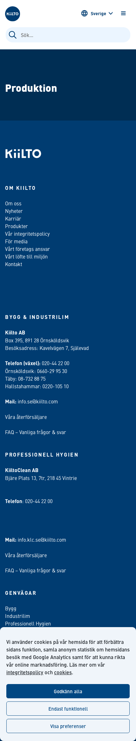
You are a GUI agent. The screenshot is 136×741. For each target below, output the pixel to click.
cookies (63, 672)
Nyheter (14, 210)
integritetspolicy (24, 672)
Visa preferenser (68, 726)
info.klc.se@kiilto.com (42, 539)
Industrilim (17, 615)
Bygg (10, 608)
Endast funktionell (68, 708)
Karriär (13, 218)
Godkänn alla (68, 691)
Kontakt (13, 263)
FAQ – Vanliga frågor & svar (35, 431)
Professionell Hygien (28, 623)
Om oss (13, 203)
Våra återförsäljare (26, 416)
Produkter (16, 225)
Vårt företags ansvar (27, 248)
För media (16, 241)
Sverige (98, 13)
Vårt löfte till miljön (26, 256)
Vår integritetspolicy (27, 233)
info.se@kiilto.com (38, 401)
